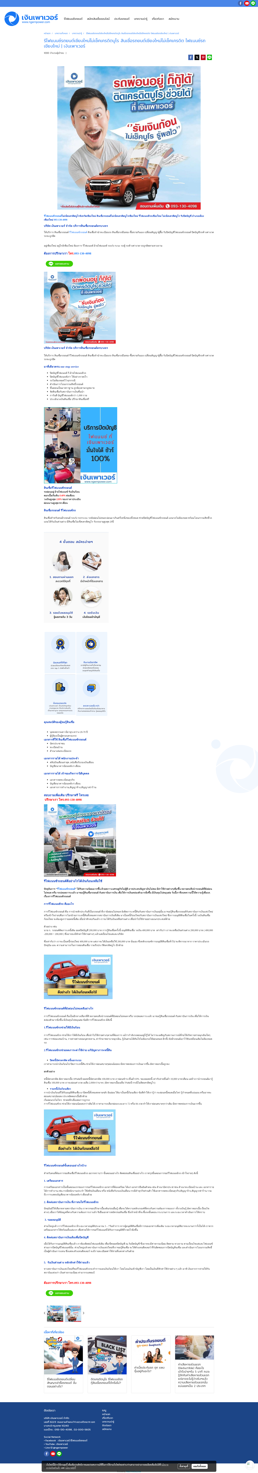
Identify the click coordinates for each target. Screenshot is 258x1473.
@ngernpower (60, 1447)
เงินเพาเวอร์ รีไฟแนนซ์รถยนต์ (72, 1440)
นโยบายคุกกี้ (70, 1467)
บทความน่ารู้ (140, 19)
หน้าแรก (106, 1414)
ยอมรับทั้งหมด (199, 1466)
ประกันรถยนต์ (121, 19)
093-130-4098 (60, 219)
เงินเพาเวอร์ (62, 1444)
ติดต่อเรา (106, 1425)
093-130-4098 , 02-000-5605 (72, 1429)
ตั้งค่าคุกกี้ (184, 1466)
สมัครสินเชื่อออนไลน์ (98, 19)
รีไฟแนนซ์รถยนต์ (73, 19)
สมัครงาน (174, 19)
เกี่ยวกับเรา (158, 19)
